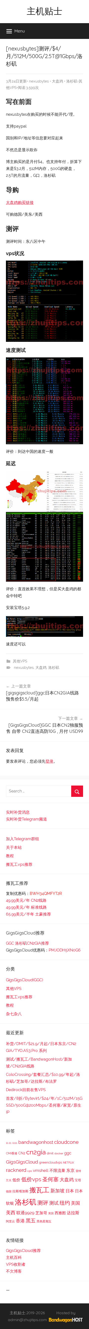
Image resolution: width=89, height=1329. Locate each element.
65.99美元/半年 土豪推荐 (28, 914)
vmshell (40, 1170)
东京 (70, 1170)
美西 (10, 1212)
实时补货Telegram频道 (26, 819)
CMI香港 (11, 1153)
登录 (49, 761)
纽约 (65, 1203)
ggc (67, 1153)
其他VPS (20, 661)
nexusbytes (39, 81)
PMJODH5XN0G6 (65, 950)
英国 (51, 1213)
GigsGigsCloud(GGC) (24, 980)
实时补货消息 (18, 812)
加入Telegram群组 (22, 839)
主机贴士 (44, 10)
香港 (20, 1220)
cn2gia (36, 1152)
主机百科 (14, 1257)
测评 (42, 1203)
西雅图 (60, 1213)
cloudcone (66, 1142)
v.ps (29, 1171)
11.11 (8, 1142)
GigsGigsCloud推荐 (23, 1250)
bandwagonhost (35, 1142)
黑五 (31, 1221)
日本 (70, 1190)
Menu (19, 30)
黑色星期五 (44, 1221)
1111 (14, 1142)
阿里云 (10, 1221)
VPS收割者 (15, 1264)
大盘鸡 (57, 81)
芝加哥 (41, 1213)
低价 (16, 1180)
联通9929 (25, 1212)
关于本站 (14, 847)
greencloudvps (50, 1162)
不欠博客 (14, 1271)
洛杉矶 (71, 81)
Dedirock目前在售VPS (26, 1089)
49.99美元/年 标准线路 (26, 907)
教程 (10, 855)
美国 (75, 1203)
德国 (8, 1191)
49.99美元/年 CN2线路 (26, 900)
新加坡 (57, 1190)
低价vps (31, 1179)
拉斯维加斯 (20, 1191)
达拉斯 (73, 1212)
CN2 (21, 1153)
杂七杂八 (14, 1014)
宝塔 (78, 1180)
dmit (50, 1153)
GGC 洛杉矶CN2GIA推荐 (27, 943)
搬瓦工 (39, 1190)
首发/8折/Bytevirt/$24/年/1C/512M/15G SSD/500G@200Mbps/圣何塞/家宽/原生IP (44, 1105)
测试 (54, 1203)
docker (58, 1153)
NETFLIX (68, 1162)
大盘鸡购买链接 (20, 202)
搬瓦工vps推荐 (19, 864)
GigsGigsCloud (22, 1162)
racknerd (16, 1170)
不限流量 (57, 1170)
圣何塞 (50, 1179)
